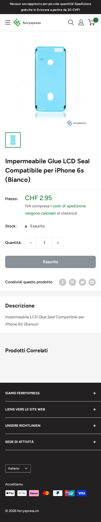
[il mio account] (81, 22)
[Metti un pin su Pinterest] (72, 282)
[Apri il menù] (7, 22)
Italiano (13, 468)
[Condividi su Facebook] (62, 282)
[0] (91, 22)
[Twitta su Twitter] (82, 282)
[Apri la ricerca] (71, 22)
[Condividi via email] (92, 282)
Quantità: (13, 242)
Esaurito (50, 261)
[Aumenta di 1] (58, 242)
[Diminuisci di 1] (30, 242)
